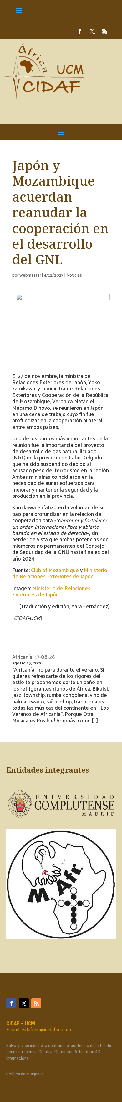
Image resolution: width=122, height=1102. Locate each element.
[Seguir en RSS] (105, 31)
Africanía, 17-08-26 (33, 656)
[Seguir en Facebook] (80, 31)
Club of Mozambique (55, 570)
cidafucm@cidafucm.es (46, 1029)
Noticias (74, 275)
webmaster (30, 275)
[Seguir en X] (92, 31)
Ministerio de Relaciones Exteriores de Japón (59, 573)
